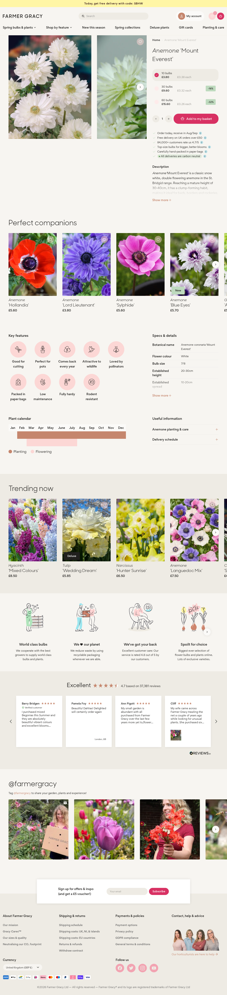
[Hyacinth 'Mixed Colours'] (33, 530)
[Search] (83, 16)
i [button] (200, 133)
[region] (113, 721)
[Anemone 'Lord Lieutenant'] (86, 264)
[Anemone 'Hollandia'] (33, 264)
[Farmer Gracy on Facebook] (120, 968)
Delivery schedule (165, 439)
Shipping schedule (71, 925)
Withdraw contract (71, 950)
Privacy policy (124, 931)
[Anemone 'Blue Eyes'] (194, 264)
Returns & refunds (70, 944)
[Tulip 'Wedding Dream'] (86, 530)
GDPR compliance (127, 937)
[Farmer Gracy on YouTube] (154, 968)
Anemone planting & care (170, 429)
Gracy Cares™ (12, 931)
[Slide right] (140, 87)
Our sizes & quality (15, 937)
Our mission (10, 925)
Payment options (126, 925)
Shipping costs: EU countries (77, 937)
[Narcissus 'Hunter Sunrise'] (140, 530)
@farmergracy (22, 793)
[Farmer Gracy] (23, 16)
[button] (11, 721)
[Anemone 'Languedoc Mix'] (194, 530)
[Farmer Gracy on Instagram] (142, 968)
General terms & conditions (132, 944)
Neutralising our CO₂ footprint (22, 944)
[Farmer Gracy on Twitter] (131, 968)
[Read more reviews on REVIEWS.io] (200, 753)
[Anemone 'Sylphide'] (140, 264)
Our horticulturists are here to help (193, 954)
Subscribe (159, 891)
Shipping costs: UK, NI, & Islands (79, 931)
